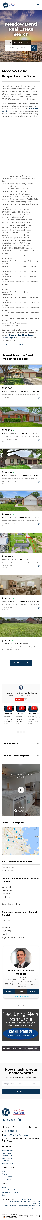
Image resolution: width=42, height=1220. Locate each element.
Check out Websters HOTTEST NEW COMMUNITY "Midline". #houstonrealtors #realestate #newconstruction (9, 714)
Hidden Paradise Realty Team (21, 693)
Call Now (19, 345)
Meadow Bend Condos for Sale (15, 189)
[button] (4, 715)
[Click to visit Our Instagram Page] (9, 1120)
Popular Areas (10, 743)
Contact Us (7, 345)
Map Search (6, 1153)
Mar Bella (6, 894)
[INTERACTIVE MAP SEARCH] (21, 841)
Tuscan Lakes (7, 901)
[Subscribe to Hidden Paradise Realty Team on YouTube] (21, 699)
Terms (31, 1216)
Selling (4, 1174)
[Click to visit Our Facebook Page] (4, 1120)
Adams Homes (8, 867)
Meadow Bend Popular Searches (16, 176)
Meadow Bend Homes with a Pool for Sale (20, 199)
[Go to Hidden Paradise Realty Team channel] (21, 687)
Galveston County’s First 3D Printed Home (33, 714)
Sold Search (6, 1161)
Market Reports (8, 1177)
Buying (4, 1171)
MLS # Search (7, 1158)
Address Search (7, 1163)
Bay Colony (6, 931)
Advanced (18, 42)
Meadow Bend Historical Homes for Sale (19, 197)
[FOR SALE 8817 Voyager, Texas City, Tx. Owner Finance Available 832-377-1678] (21, 708)
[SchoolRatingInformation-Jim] (21, 1048)
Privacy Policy (27, 1199)
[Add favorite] (39, 398)
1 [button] (18, 732)
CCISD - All (6, 887)
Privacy (37, 1216)
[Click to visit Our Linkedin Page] (20, 1120)
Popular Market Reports (15, 755)
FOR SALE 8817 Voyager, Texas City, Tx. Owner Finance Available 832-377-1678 (21, 714)
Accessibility (23, 1216)
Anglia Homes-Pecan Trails (13, 938)
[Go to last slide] (18, 1006)
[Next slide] (23, 1006)
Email (21, 991)
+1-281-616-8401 (10, 1131)
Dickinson (6, 924)
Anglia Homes (8, 870)
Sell (28, 42)
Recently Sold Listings (10, 1192)
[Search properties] (34, 48)
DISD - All (6, 920)
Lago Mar (6, 934)
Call (32, 991)
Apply (9, 991)
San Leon (6, 927)
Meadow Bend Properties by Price (16, 202)
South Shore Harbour (11, 904)
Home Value (6, 1179)
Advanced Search (8, 1150)
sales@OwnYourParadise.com (17, 1135)
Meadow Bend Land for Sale (14, 191)
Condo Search (7, 1156)
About (4, 1187)
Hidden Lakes (7, 897)
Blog (3, 1195)
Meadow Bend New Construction (16, 194)
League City (7, 890)
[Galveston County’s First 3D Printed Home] (33, 708)
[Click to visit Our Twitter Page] (14, 1120)
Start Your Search (21, 663)
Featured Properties (9, 1190)
